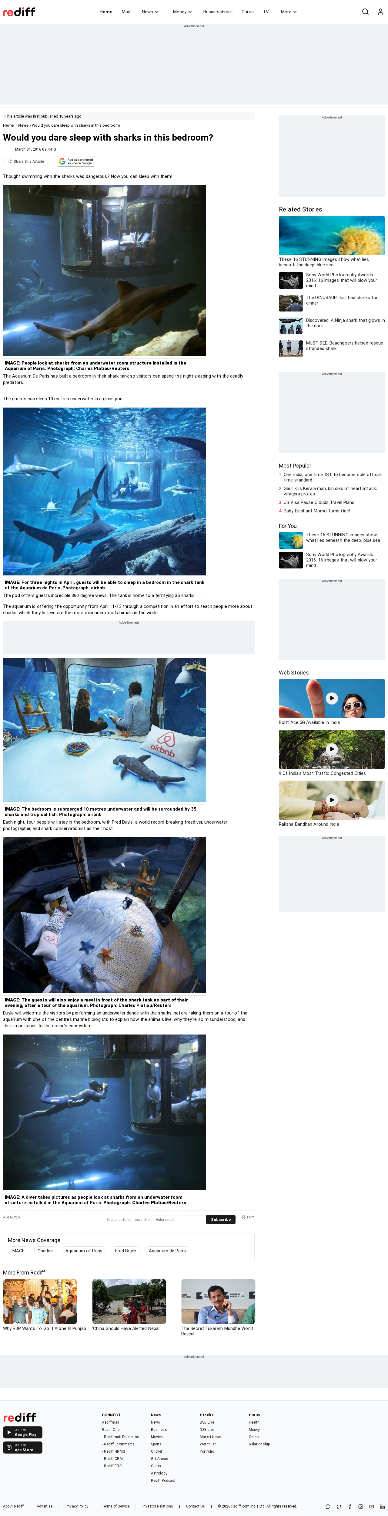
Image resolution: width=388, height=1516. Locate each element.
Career (254, 1437)
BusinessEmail (217, 12)
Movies (157, 1437)
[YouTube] (371, 1507)
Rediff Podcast (163, 1480)
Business (159, 1430)
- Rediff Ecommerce (118, 1444)
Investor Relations (157, 1506)
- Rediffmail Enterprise (120, 1437)
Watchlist (208, 1444)
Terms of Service (116, 1506)
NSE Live (207, 1430)
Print (251, 1217)
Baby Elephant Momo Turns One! (317, 511)
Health (254, 1422)
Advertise (44, 1506)
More (286, 12)
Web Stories (294, 672)
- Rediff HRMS (113, 1451)
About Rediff (13, 1506)
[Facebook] (349, 1507)
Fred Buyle (125, 1251)
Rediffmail (110, 1422)
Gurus (248, 12)
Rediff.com (240, 1506)
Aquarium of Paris (83, 1251)
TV (266, 12)
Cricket (156, 1451)
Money (179, 12)
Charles (45, 1251)
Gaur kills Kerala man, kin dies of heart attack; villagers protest (330, 491)
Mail (126, 12)
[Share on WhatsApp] (328, 1507)
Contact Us (195, 1506)
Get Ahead (159, 1459)
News (147, 12)
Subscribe (221, 1219)
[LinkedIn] (382, 1507)
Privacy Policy (76, 1506)
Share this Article (29, 161)
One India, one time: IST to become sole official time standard (333, 477)
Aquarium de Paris (167, 1251)
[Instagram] (360, 1507)
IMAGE (18, 1251)
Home (105, 12)
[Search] (365, 12)
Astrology (159, 1473)
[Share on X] (338, 1507)
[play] (332, 698)
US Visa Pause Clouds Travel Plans (319, 502)
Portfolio (207, 1451)
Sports (156, 1444)
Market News (210, 1437)
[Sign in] (380, 12)
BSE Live (207, 1422)
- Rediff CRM (112, 1459)
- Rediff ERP (111, 1466)
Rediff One (110, 1430)
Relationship (259, 1444)
